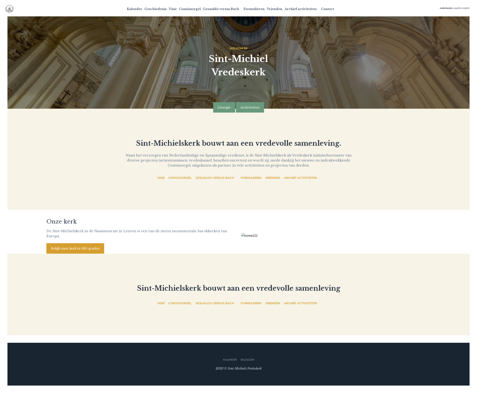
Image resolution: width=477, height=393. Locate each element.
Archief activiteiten (301, 9)
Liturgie (224, 107)
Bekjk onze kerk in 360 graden (75, 248)
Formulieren (254, 9)
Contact (327, 9)
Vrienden (274, 9)
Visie (173, 9)
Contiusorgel (190, 9)
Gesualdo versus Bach (221, 9)
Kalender (134, 9)
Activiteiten (250, 107)
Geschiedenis (155, 9)
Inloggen (247, 360)
